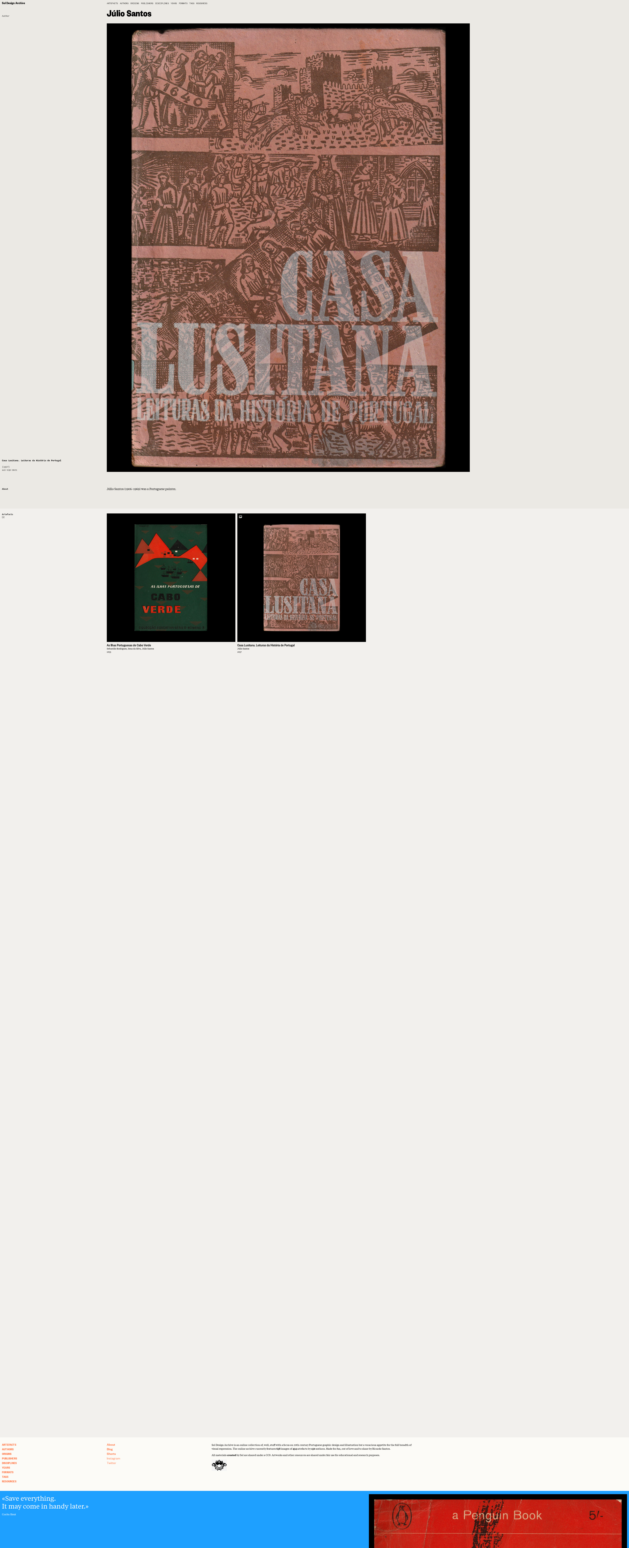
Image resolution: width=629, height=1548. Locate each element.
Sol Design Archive (13, 3)
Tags (191, 3)
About (111, 1444)
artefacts (112, 3)
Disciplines (162, 3)
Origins (134, 3)
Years (174, 3)
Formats (183, 3)
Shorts (111, 1454)
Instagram (113, 1458)
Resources (201, 3)
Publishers (147, 3)
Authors (124, 3)
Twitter (111, 1463)
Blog (110, 1449)
